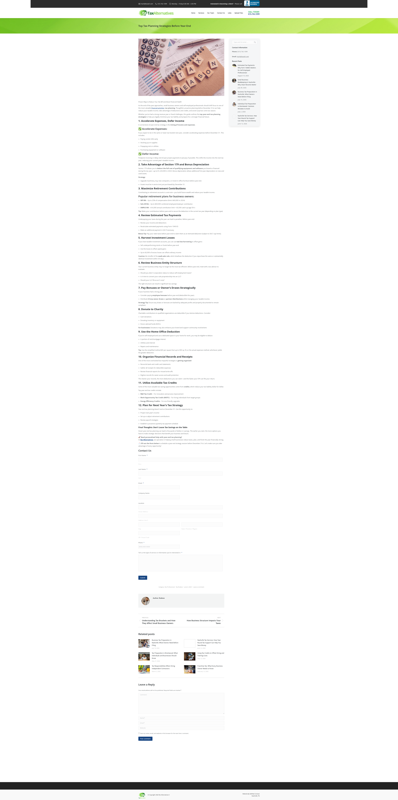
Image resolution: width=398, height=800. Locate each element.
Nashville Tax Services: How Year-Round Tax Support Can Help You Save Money (209, 642)
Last (139, 478)
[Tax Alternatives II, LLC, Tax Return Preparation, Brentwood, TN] (252, 3)
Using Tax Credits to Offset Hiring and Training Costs (210, 654)
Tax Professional (170, 587)
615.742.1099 (254, 14)
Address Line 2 (143, 520)
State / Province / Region (189, 529)
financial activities (157, 108)
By (179, 587)
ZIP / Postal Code (143, 537)
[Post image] (144, 643)
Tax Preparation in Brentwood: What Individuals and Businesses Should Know (165, 655)
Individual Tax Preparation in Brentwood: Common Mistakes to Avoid (247, 106)
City (139, 529)
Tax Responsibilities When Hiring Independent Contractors (163, 667)
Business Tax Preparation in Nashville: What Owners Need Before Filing (165, 642)
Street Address (143, 512)
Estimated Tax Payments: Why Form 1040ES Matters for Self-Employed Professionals (247, 69)
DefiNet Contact (255, 794)
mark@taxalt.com (147, 4)
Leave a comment (198, 587)
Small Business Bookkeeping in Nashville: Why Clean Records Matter (247, 82)
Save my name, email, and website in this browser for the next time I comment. (164, 733)
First (139, 464)
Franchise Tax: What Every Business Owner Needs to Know (210, 667)
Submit (142, 578)
